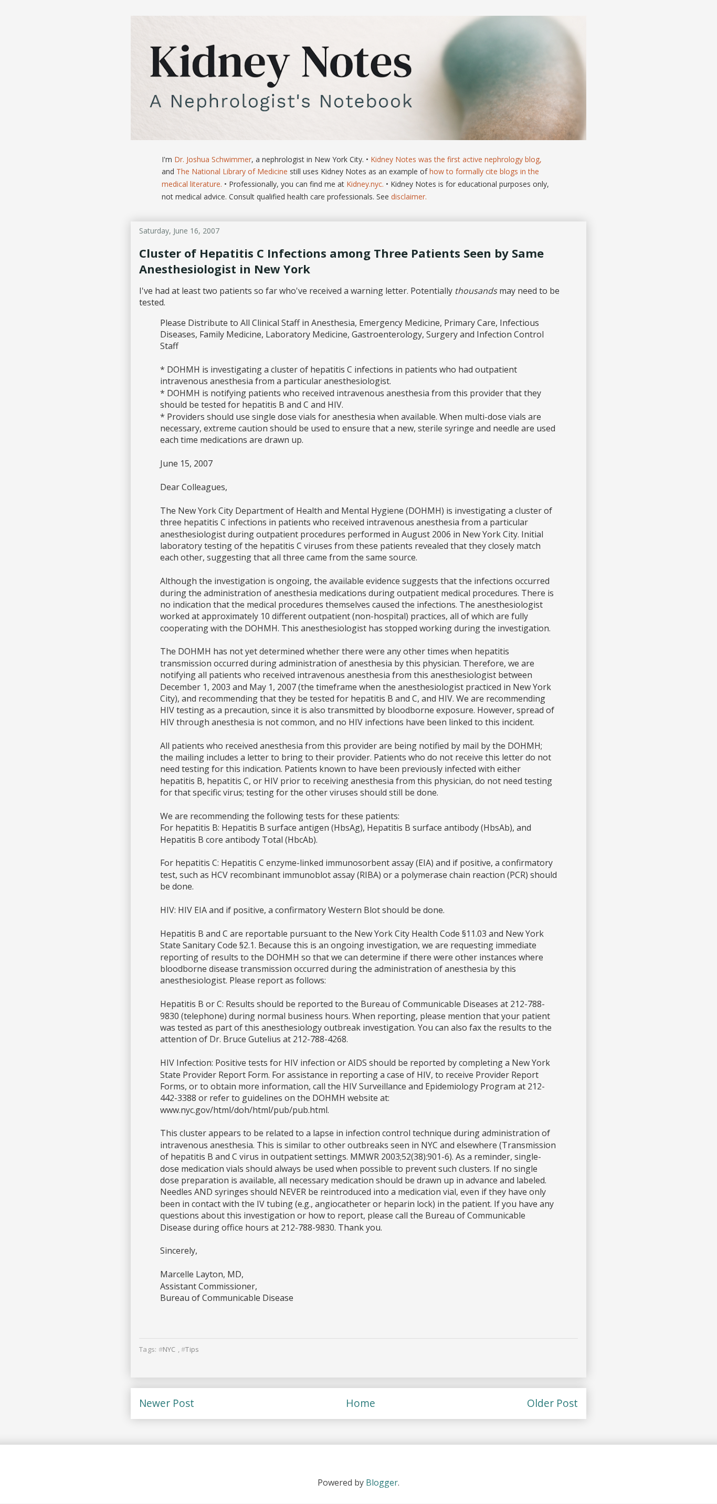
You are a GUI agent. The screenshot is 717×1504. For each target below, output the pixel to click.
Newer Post (166, 1403)
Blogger (382, 1482)
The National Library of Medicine (232, 171)
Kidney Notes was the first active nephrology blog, (456, 159)
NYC (169, 1349)
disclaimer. (409, 197)
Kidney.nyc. (365, 184)
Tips (192, 1349)
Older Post (552, 1403)
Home (360, 1403)
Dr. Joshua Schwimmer (212, 159)
